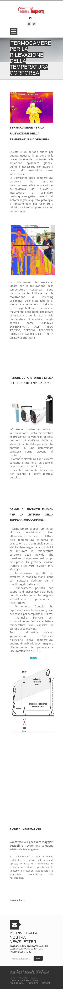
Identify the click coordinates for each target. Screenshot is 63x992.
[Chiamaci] (34, 24)
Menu (13, 31)
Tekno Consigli (17, 983)
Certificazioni (16, 980)
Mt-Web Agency (42, 973)
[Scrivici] (29, 24)
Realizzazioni (32, 980)
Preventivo (32, 983)
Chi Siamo (22, 978)
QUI (26, 842)
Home (12, 978)
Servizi (34, 978)
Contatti (46, 983)
